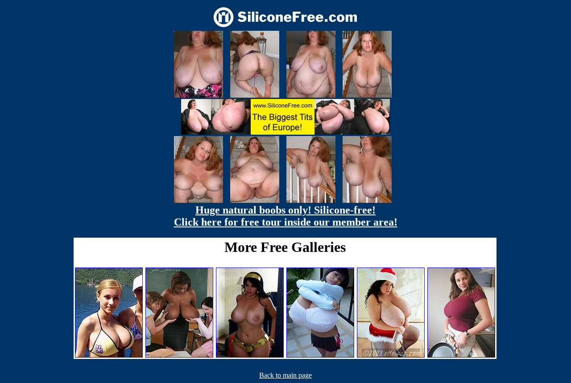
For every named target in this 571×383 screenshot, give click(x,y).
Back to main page (285, 375)
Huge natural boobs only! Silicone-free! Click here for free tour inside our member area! (285, 216)
